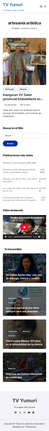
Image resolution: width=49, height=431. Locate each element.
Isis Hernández (10, 105)
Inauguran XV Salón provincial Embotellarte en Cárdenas (22, 99)
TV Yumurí (12, 4)
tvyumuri (11, 270)
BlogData (17, 427)
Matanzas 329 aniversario (15, 163)
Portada (15, 28)
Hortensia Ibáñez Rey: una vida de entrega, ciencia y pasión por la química (24, 278)
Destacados (9, 89)
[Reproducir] (6, 237)
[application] (24, 227)
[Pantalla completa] (43, 237)
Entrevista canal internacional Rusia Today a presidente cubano (19, 170)
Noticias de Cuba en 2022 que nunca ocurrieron (20, 180)
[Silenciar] (39, 237)
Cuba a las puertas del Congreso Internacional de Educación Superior (19, 198)
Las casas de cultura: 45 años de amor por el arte (21, 189)
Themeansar (30, 427)
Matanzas (23, 89)
